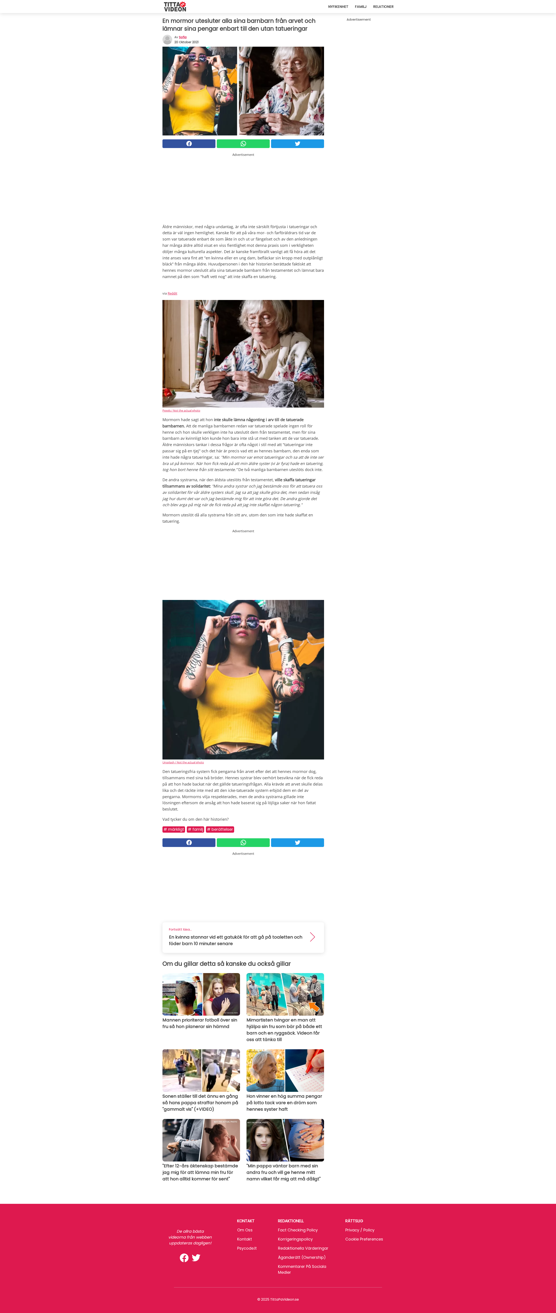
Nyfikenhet (338, 6)
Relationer (383, 6)
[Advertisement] (243, 187)
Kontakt (244, 1239)
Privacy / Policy (359, 1230)
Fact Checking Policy (298, 1230)
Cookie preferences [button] (364, 1239)
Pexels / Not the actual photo (181, 410)
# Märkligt (174, 829)
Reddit (172, 293)
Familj (361, 6)
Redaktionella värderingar (303, 1248)
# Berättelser (220, 829)
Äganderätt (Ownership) (302, 1257)
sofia (183, 37)
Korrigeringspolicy (295, 1239)
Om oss (245, 1230)
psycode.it (247, 1248)
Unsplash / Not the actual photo (183, 762)
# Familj (195, 829)
